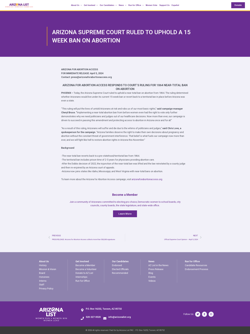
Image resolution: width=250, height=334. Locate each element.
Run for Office (83, 280)
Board (42, 273)
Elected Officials (120, 269)
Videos (152, 280)
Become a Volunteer (86, 269)
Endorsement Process (196, 269)
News (151, 261)
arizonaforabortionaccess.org (147, 179)
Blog (150, 273)
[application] (80, 5)
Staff (41, 284)
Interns (42, 280)
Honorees (44, 277)
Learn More (125, 213)
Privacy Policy (46, 288)
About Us (44, 261)
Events (152, 277)
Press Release (155, 269)
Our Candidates (120, 261)
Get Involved (82, 261)
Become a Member (85, 265)
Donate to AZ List (84, 273)
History (43, 265)
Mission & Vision (47, 269)
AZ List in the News (158, 265)
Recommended (120, 273)
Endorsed (117, 265)
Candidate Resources (196, 265)
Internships (81, 277)
